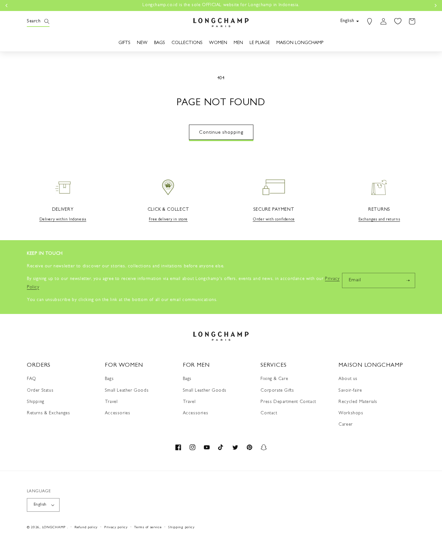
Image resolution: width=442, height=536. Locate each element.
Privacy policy (116, 527)
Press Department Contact (288, 402)
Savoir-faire (350, 390)
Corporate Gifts (277, 390)
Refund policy (86, 527)
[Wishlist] (398, 21)
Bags (109, 379)
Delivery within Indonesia (62, 220)
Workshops (350, 413)
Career (345, 424)
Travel (111, 402)
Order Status (40, 390)
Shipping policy (181, 527)
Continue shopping (221, 132)
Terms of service (147, 527)
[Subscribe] (408, 280)
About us (348, 379)
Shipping (35, 402)
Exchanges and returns (379, 220)
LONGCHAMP (54, 527)
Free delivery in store (168, 220)
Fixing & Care (274, 379)
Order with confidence (274, 220)
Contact (268, 413)
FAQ (31, 379)
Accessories (117, 413)
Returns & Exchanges (48, 413)
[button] (34, 21)
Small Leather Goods (127, 390)
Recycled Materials (357, 402)
